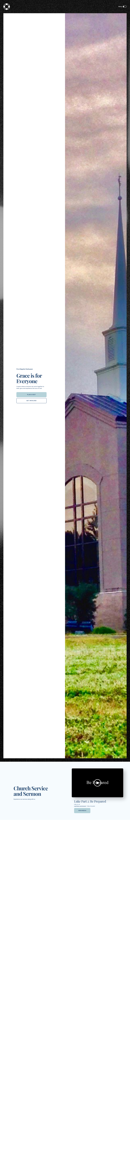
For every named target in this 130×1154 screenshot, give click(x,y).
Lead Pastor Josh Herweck (80, 806)
